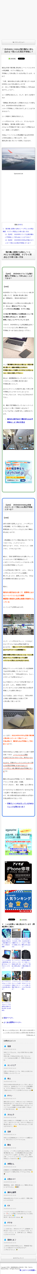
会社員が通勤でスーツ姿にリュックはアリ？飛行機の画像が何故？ (26, 964)
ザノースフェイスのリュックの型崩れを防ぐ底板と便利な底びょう (16, 964)
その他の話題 (29, 1030)
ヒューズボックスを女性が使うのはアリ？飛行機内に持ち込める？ (26, 942)
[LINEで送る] (12, 59)
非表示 (20, 224)
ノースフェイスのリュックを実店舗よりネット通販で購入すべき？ (16, 985)
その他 (24, 1030)
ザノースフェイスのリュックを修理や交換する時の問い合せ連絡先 (6, 1006)
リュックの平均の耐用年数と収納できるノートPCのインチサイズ (6, 964)
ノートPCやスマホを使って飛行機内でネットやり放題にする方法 (16, 942)
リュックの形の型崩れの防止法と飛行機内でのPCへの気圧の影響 (6, 942)
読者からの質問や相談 (22, 1032)
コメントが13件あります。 (12, 1030)
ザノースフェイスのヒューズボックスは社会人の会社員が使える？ (6, 985)
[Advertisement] (18, 19)
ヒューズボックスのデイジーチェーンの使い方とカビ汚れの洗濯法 (26, 985)
